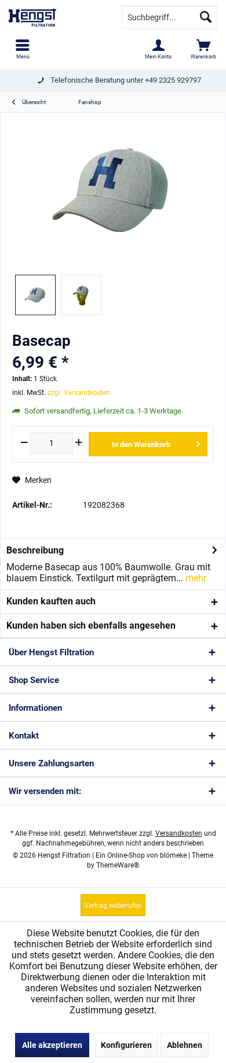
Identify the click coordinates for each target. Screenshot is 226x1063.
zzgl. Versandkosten (79, 393)
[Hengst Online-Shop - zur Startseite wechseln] (56, 17)
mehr (194, 578)
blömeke (173, 855)
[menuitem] (22, 49)
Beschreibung (35, 550)
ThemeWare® (117, 865)
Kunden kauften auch (51, 601)
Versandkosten (178, 833)
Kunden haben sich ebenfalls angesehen (91, 625)
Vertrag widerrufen (113, 906)
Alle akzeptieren (52, 1045)
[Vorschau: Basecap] (35, 295)
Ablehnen (184, 1045)
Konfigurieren (126, 1045)
